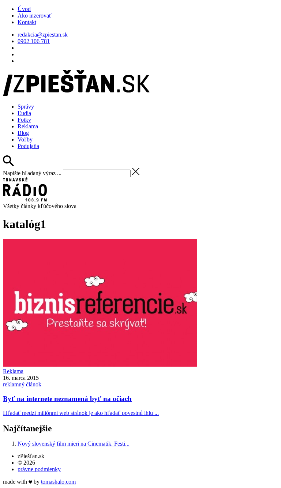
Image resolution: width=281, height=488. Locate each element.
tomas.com (58, 481)
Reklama (28, 126)
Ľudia (24, 113)
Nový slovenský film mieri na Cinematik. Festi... (74, 443)
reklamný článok (22, 384)
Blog (23, 133)
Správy (26, 106)
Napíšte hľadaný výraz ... (32, 173)
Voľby (25, 139)
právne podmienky (39, 469)
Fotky (24, 120)
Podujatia (28, 146)
